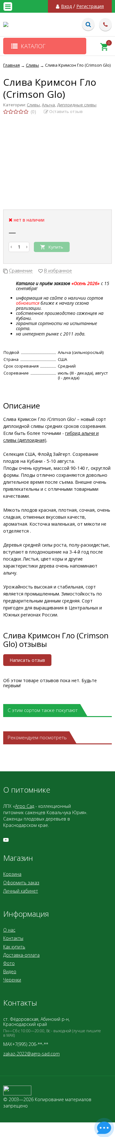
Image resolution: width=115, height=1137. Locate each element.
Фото (9, 963)
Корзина (12, 874)
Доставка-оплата (21, 955)
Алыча (48, 105)
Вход (66, 6)
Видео (9, 971)
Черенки (12, 980)
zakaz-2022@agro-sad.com (31, 1054)
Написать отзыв (27, 660)
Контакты (13, 938)
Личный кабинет (20, 891)
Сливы (33, 105)
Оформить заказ (21, 883)
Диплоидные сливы (76, 105)
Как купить (14, 947)
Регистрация (90, 6)
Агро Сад (24, 806)
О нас (9, 930)
